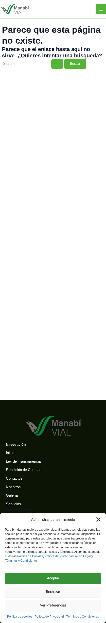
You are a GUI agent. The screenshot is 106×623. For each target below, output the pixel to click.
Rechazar (53, 592)
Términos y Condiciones (21, 560)
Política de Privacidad (59, 556)
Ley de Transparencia (23, 461)
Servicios (13, 504)
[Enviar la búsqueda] (57, 64)
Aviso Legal (83, 556)
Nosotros (13, 487)
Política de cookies (19, 616)
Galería (12, 495)
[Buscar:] (33, 64)
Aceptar (53, 578)
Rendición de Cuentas (23, 470)
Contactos (14, 478)
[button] (98, 519)
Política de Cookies (30, 556)
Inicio (10, 453)
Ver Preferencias (53, 605)
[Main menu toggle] (101, 9)
